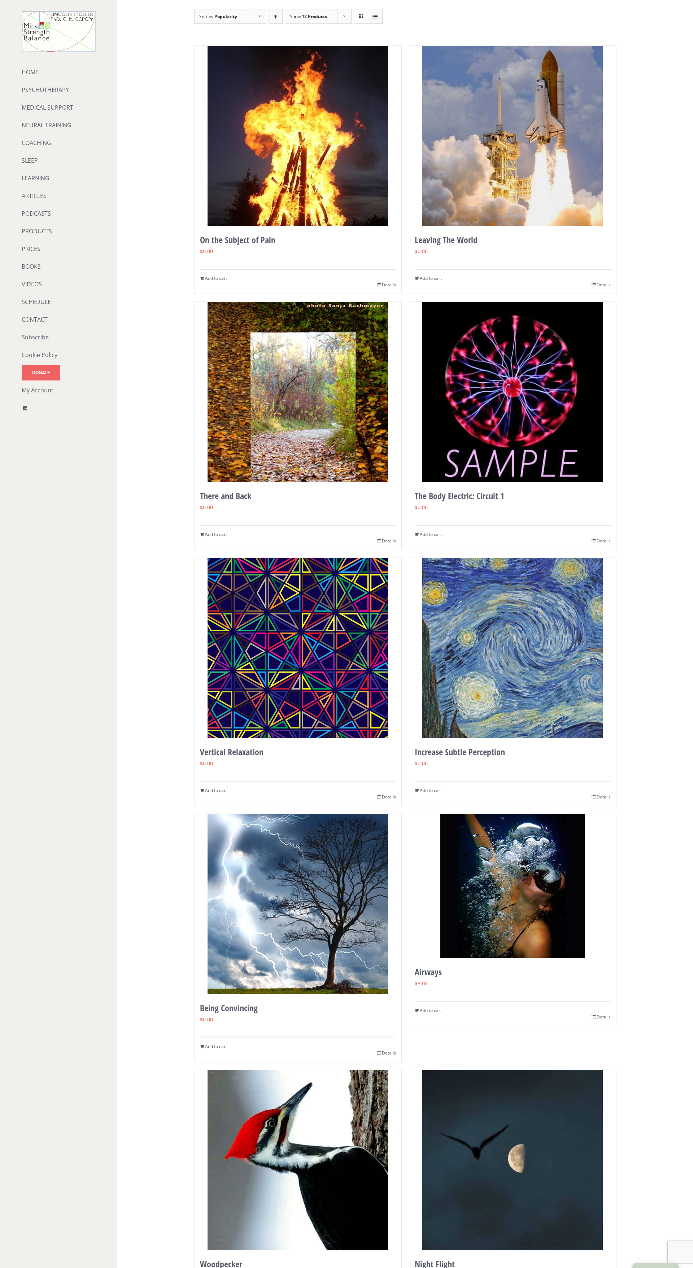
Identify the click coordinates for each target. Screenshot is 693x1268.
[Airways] (512, 886)
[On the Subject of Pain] (298, 136)
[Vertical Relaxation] (298, 648)
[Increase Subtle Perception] (512, 648)
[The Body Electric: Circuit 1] (512, 392)
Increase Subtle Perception (460, 752)
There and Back (225, 496)
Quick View (298, 212)
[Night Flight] (512, 1160)
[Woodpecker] (298, 1160)
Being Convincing (229, 1008)
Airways (428, 972)
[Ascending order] (276, 16)
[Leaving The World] (512, 136)
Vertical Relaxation (231, 752)
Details (389, 285)
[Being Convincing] (298, 904)
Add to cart (216, 278)
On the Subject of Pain (237, 240)
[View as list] (375, 16)
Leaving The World (446, 240)
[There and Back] (298, 392)
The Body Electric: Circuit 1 (459, 496)
